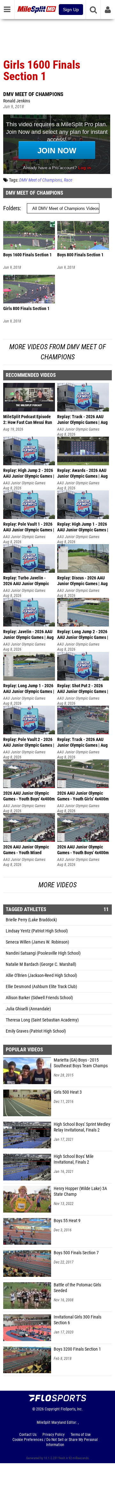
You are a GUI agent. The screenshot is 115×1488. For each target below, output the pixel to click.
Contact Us (27, 1434)
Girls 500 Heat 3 (68, 1092)
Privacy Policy (53, 1434)
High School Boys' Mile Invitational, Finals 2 (74, 1159)
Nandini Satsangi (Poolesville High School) (43, 953)
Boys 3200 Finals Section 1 (77, 1349)
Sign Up (71, 9)
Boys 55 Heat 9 (67, 1220)
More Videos (57, 885)
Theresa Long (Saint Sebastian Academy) (42, 1020)
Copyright (52, 1409)
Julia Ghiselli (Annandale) (28, 1009)
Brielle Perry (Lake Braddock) (31, 920)
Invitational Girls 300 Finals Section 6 (77, 1319)
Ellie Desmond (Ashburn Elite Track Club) (41, 986)
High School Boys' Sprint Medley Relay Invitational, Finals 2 (82, 1127)
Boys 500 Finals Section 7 (76, 1253)
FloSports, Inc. (72, 1409)
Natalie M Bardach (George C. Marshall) (41, 964)
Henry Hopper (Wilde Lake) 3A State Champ (80, 1191)
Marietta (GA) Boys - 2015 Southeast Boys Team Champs (81, 1063)
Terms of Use (81, 1434)
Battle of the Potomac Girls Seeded (77, 1287)
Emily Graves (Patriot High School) (36, 1031)
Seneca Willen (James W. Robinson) (37, 942)
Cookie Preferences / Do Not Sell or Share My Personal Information (55, 1442)
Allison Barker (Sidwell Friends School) (39, 997)
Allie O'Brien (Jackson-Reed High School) (41, 975)
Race (68, 180)
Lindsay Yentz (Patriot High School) (37, 931)
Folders (11, 208)
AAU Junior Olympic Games (78, 429)
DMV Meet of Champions (33, 94)
